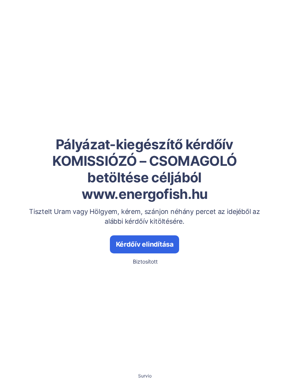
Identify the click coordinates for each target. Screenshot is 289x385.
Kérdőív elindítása (144, 244)
